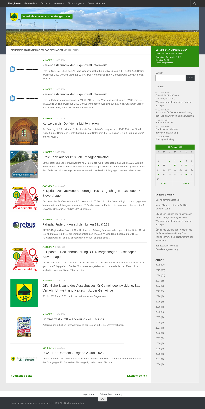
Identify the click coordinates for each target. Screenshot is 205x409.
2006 (158, 364)
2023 (158, 281)
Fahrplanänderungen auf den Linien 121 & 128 (76, 224)
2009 (158, 348)
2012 (158, 333)
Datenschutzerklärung (110, 394)
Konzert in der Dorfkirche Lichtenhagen (71, 123)
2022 (158, 286)
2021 (158, 291)
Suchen (159, 73)
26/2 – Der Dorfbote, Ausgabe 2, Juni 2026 (73, 353)
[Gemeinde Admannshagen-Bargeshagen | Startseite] (14, 17)
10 (158, 165)
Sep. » (186, 183)
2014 (158, 322)
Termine (159, 86)
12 (169, 165)
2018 (158, 307)
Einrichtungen (75, 3)
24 (158, 174)
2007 (158, 359)
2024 (158, 275)
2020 (158, 296)
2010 (158, 343)
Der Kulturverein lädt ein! (167, 200)
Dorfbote (45, 3)
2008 (158, 354)
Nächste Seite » (137, 375)
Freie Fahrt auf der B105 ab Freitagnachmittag (76, 157)
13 (175, 165)
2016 (158, 312)
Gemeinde (29, 3)
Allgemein (49, 60)
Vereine (58, 3)
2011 (157, 338)
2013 (158, 328)
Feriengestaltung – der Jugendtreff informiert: (75, 65)
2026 (158, 265)
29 (186, 174)
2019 (158, 302)
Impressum (88, 394)
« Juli (164, 183)
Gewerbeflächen (96, 3)
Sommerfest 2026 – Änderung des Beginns (73, 319)
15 (186, 165)
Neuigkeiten (14, 3)
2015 (158, 317)
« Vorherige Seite (21, 375)
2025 (158, 270)
